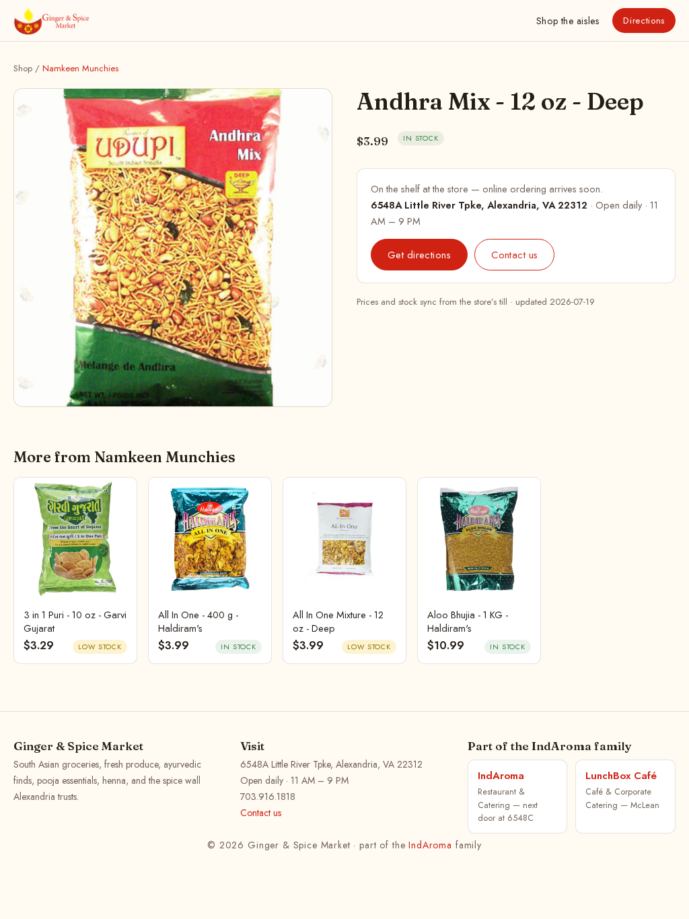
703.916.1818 (267, 796)
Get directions (419, 255)
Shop (567, 21)
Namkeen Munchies (80, 68)
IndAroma (430, 845)
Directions (644, 20)
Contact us (514, 255)
